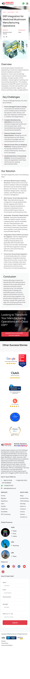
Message (5, 604)
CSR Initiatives (24, 501)
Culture (22, 512)
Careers (22, 514)
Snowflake (4, 512)
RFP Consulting (5, 514)
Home (4, 12)
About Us (23, 506)
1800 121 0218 (8, 480)
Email (4, 590)
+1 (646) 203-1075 (21, 480)
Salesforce (4, 501)
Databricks (4, 509)
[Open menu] (27, 3)
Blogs (22, 496)
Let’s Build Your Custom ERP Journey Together (14, 334)
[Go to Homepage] (3, 566)
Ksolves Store (24, 498)
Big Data (3, 498)
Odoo (17, 12)
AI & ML (3, 496)
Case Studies (10, 12)
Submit (15, 623)
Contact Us (23, 517)
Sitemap (3, 641)
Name (4, 582)
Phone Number (7, 597)
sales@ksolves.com (10, 488)
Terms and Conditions (6, 645)
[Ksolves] (7, 3)
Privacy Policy (4, 643)
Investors (23, 509)
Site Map (22, 504)
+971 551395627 (6, 483)
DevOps (3, 506)
